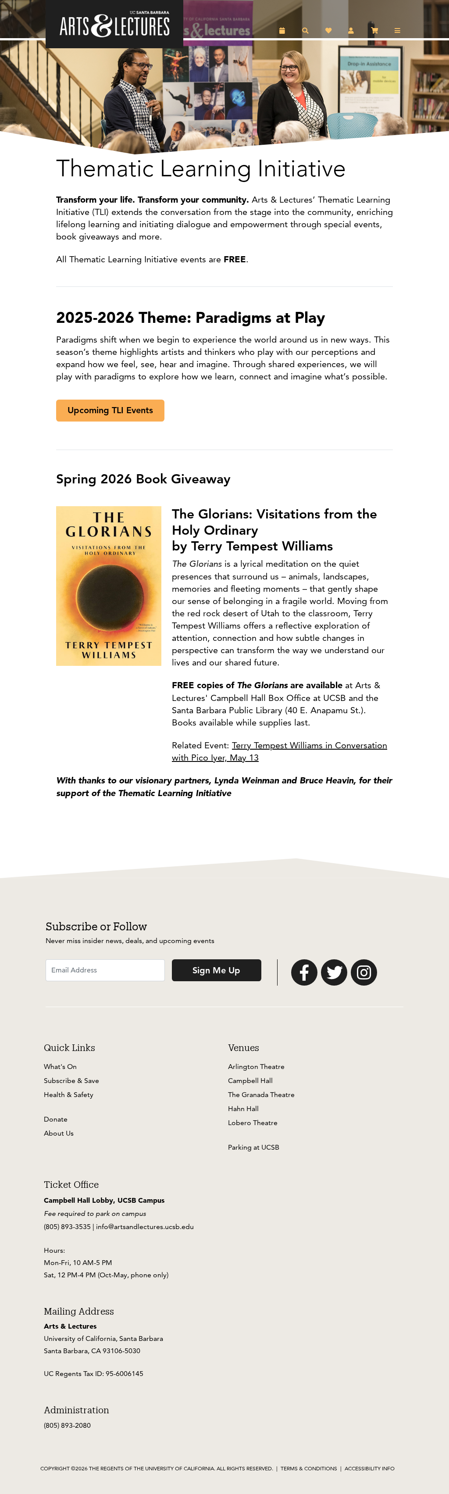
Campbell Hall (250, 1080)
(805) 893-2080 (67, 1425)
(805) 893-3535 (67, 1226)
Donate (56, 1119)
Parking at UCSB (253, 1147)
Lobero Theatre (253, 1123)
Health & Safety (68, 1094)
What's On (60, 1066)
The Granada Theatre (261, 1094)
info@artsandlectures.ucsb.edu (145, 1226)
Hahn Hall (243, 1108)
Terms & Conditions (309, 1468)
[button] (283, 31)
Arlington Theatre (256, 1066)
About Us (59, 1133)
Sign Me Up (216, 970)
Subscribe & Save (71, 1080)
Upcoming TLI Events (110, 410)
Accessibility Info (370, 1468)
